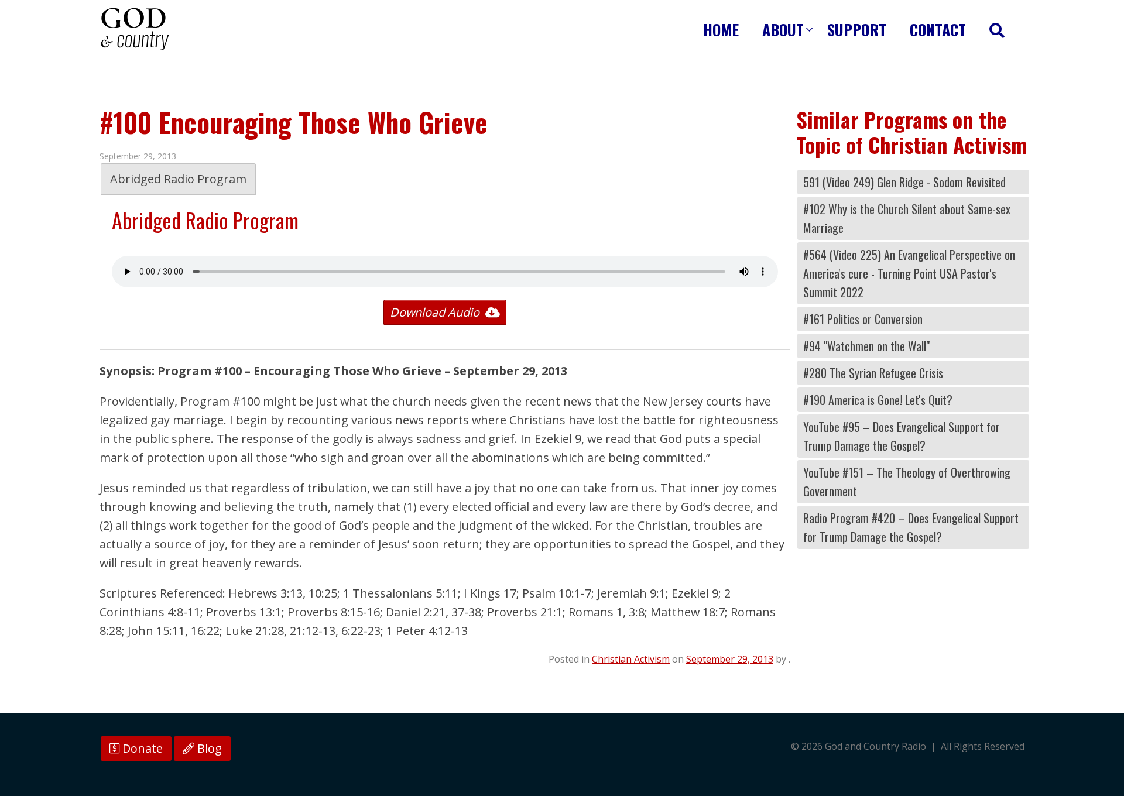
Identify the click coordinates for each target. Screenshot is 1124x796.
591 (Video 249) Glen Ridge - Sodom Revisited (904, 182)
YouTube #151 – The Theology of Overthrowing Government (906, 482)
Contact (938, 29)
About (783, 29)
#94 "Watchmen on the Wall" (866, 346)
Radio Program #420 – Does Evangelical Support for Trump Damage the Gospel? (911, 527)
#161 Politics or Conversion (863, 319)
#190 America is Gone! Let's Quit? (877, 400)
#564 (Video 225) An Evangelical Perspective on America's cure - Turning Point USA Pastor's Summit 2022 (909, 273)
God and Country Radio (135, 29)
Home (721, 29)
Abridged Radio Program (178, 179)
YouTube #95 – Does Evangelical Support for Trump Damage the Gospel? (901, 436)
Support (856, 29)
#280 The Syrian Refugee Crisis (873, 373)
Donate (141, 748)
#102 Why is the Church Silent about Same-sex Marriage (906, 218)
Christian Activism (631, 659)
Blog (208, 748)
